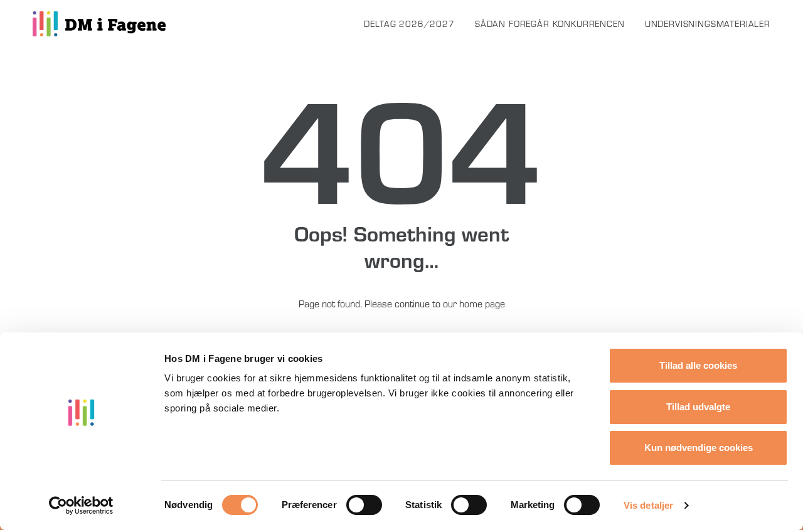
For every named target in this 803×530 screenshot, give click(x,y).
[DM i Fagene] (99, 23)
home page (482, 303)
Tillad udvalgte (698, 406)
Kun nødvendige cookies (698, 447)
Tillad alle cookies (698, 365)
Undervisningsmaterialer (707, 23)
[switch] (364, 505)
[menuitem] (413, 24)
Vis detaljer (648, 505)
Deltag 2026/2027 (409, 23)
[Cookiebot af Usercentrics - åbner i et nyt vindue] (81, 505)
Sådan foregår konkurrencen (550, 23)
